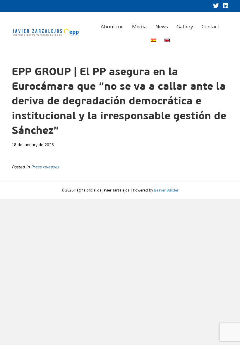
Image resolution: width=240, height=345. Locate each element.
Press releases (45, 167)
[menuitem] (153, 40)
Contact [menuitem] (210, 26)
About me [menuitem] (112, 26)
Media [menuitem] (139, 26)
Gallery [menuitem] (184, 26)
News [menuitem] (161, 26)
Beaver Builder (166, 190)
